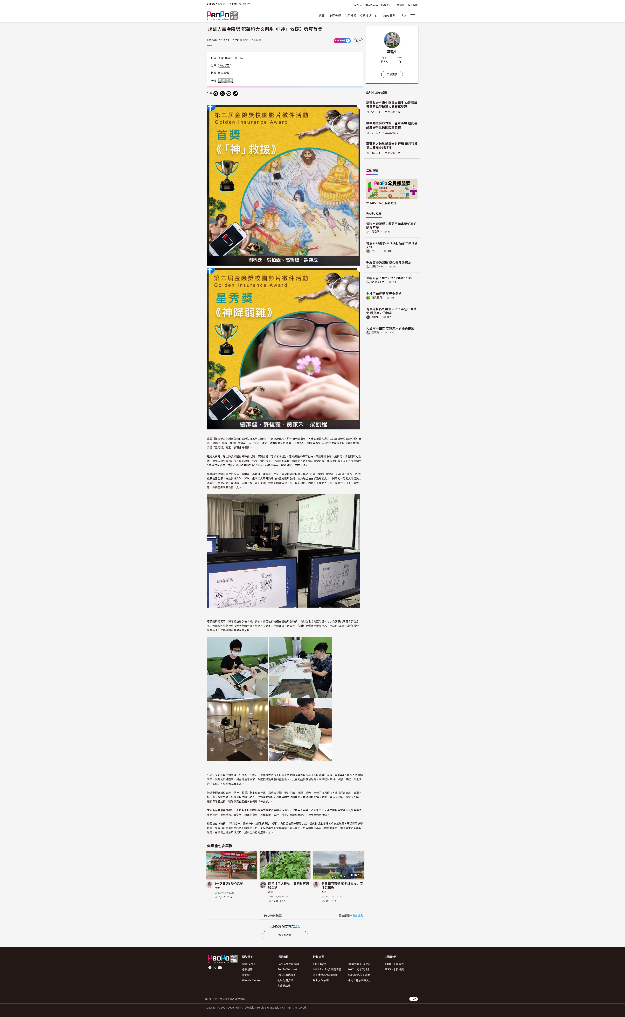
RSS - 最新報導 (394, 964)
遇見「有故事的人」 (360, 980)
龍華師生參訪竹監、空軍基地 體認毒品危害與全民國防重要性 (391, 125)
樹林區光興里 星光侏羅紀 (384, 293)
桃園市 (229, 58)
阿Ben (375, 317)
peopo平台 (377, 282)
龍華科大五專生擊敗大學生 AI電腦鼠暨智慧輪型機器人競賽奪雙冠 (391, 105)
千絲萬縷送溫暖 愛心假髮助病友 (388, 262)
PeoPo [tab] (273, 915)
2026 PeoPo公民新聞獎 (327, 969)
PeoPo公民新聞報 (288, 964)
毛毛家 (375, 231)
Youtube (220, 967)
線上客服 (413, 5)
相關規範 (247, 969)
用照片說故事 (321, 980)
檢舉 (358, 40)
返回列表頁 (285, 935)
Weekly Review (251, 980)
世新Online (377, 266)
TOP (413, 998)
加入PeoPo (371, 5)
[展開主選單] (413, 16)
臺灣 (221, 58)
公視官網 (399, 5)
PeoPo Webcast (287, 969)
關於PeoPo (249, 964)
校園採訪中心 (368, 15)
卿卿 (270, 892)
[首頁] (222, 16)
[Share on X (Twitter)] (222, 93)
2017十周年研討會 (359, 969)
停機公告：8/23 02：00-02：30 (389, 278)
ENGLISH (386, 5)
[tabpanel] (285, 926)
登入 (359, 5)
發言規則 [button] (357, 915)
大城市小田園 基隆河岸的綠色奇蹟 (390, 328)
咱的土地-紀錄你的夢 (325, 974)
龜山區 (239, 58)
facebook (210, 967)
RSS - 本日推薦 (394, 969)
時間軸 (246, 974)
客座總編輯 (284, 985)
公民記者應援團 (287, 974)
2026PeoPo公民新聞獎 (381, 203)
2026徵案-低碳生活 (359, 964)
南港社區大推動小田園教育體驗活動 (288, 885)
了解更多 (392, 74)
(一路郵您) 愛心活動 (229, 883)
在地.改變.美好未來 (359, 974)
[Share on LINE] (228, 93)
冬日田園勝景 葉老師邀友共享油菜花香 (342, 885)
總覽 (322, 15)
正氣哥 (375, 332)
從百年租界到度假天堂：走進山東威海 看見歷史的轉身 (391, 311)
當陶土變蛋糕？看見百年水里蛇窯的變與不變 (391, 225)
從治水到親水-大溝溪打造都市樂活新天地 (392, 245)
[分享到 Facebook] (215, 93)
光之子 (375, 250)
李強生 (392, 51)
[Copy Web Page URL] (235, 93)
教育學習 (224, 65)
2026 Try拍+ (320, 964)
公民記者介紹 (285, 980)
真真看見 (376, 297)
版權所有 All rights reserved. (226, 80)
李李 (217, 888)
